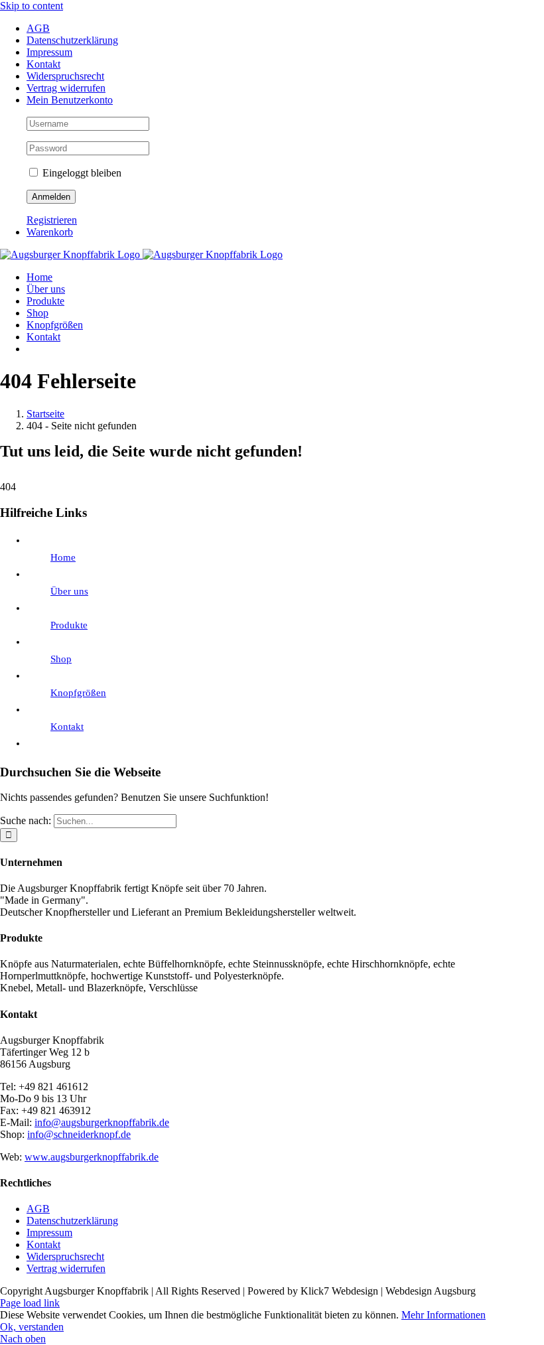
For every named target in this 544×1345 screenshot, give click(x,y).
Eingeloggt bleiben (80, 172)
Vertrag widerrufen (66, 1268)
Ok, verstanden (32, 1326)
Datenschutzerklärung (72, 1220)
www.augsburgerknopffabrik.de (92, 1157)
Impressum (49, 1232)
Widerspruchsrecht (65, 1256)
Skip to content (31, 5)
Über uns (69, 591)
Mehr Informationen (443, 1314)
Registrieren (52, 220)
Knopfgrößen (78, 692)
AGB (38, 1208)
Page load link (30, 1303)
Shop (61, 659)
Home (63, 557)
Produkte (69, 625)
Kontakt (67, 726)
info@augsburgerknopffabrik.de (101, 1122)
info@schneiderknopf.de (79, 1134)
